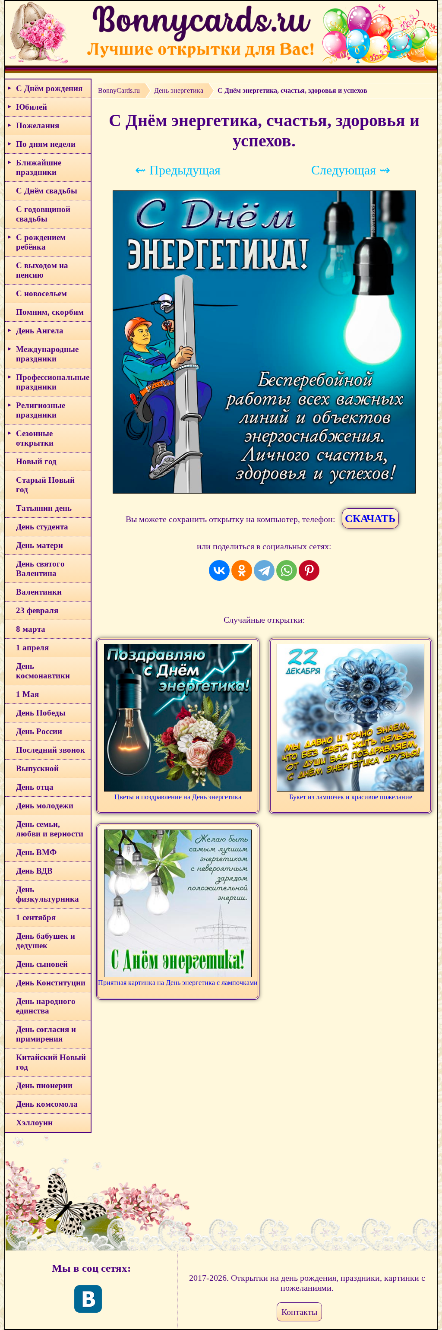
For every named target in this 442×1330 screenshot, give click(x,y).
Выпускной (37, 768)
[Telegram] (264, 570)
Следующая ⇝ (350, 170)
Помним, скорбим (50, 312)
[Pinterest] (309, 570)
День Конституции (50, 982)
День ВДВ (34, 870)
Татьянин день (44, 508)
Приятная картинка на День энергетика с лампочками (178, 982)
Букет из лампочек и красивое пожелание (350, 797)
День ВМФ (36, 852)
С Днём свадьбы (46, 190)
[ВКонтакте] (219, 570)
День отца (35, 787)
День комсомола (47, 1103)
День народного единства (46, 1006)
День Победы (41, 712)
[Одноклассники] (241, 570)
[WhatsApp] (286, 570)
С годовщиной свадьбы (43, 214)
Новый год (36, 461)
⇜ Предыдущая (178, 170)
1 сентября (36, 917)
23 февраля (37, 610)
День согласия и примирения (46, 1034)
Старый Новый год (45, 484)
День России (39, 731)
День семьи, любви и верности (49, 829)
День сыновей (42, 964)
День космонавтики (43, 671)
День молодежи (44, 805)
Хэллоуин (34, 1122)
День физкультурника (47, 894)
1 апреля (32, 647)
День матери (39, 545)
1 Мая (27, 694)
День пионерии (44, 1085)
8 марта (30, 628)
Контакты (299, 1312)
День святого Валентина (40, 568)
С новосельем (41, 293)
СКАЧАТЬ (370, 518)
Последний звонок (50, 749)
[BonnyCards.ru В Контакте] (88, 1299)
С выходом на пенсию (42, 270)
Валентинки (39, 591)
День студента (42, 526)
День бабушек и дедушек (45, 940)
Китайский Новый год (51, 1062)
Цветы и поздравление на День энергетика (177, 797)
